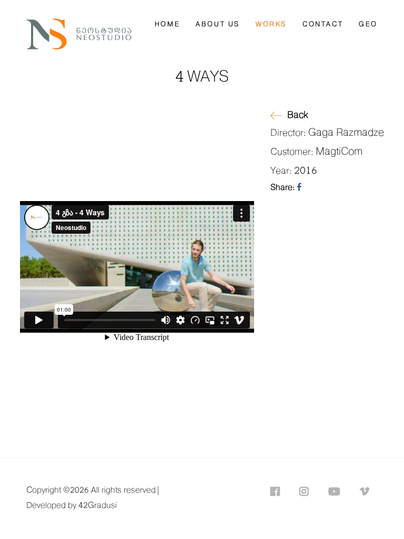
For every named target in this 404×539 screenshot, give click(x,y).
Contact (322, 24)
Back (297, 115)
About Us (218, 24)
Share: (283, 187)
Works (271, 24)
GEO (368, 24)
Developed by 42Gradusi (71, 505)
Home (167, 24)
